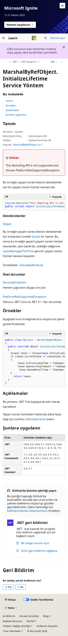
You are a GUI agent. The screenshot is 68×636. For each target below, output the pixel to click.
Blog (45, 616)
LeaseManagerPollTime (18, 251)
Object (7, 224)
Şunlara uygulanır (16, 114)
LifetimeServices (35, 419)
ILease (36, 236)
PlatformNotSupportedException (24, 297)
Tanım (9, 100)
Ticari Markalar (11, 631)
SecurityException (14, 282)
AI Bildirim (9, 616)
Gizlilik (30, 621)
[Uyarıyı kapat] (62, 5)
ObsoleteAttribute (31, 265)
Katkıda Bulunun (12, 621)
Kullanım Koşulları (47, 626)
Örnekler (11, 105)
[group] (34, 204)
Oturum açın (57, 38)
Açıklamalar (12, 110)
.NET (15, 61)
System (19, 131)
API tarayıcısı (29, 61)
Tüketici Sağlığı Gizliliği (16, 626)
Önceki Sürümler (29, 616)
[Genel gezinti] (3, 38)
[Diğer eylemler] (62, 62)
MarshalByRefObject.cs (26, 144)
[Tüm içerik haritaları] (6, 62)
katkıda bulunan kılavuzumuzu (27, 511)
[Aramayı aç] (45, 38)
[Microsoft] (34, 38)
